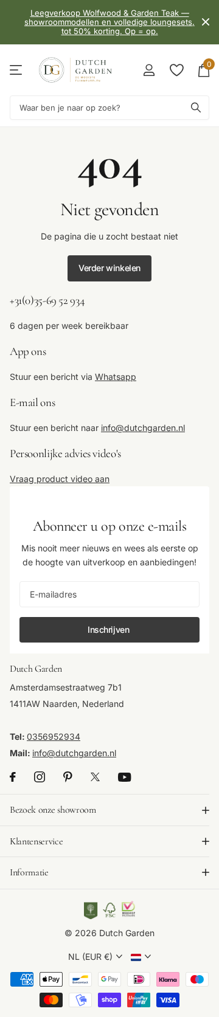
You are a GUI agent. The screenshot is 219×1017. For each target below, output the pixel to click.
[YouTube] (124, 777)
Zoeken (195, 107)
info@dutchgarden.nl (143, 427)
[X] (95, 777)
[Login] (149, 69)
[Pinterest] (67, 777)
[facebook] (13, 777)
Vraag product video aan (59, 479)
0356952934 (53, 737)
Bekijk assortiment (17, 69)
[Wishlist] (176, 69)
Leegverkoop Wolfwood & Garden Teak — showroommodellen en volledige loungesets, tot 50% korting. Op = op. (109, 22)
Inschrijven (109, 629)
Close (205, 22)
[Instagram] (39, 777)
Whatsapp (115, 376)
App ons (28, 351)
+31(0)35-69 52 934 (47, 300)
